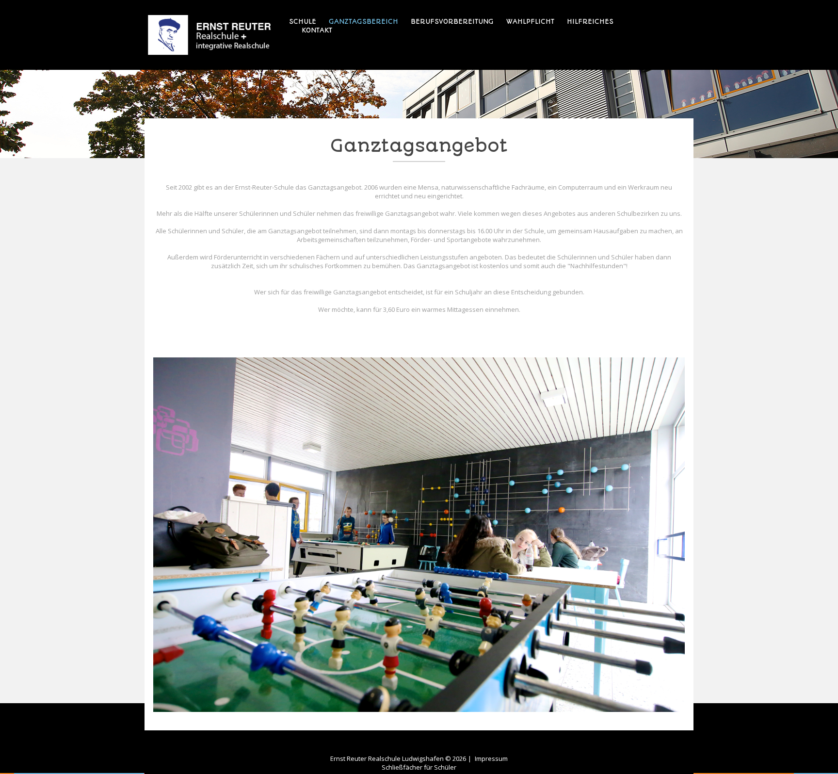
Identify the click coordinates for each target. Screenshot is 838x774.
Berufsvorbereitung (452, 21)
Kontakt (317, 30)
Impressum (491, 758)
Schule (302, 21)
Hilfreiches (590, 21)
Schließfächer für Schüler (419, 767)
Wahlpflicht (530, 21)
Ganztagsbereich (363, 21)
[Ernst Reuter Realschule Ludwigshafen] (209, 34)
